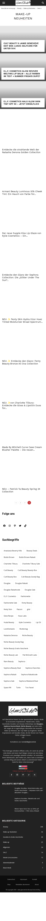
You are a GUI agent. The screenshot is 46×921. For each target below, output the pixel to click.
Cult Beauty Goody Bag (30, 577)
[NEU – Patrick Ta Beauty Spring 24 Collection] (23, 471)
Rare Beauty (9, 661)
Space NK (7, 687)
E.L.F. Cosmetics (10, 596)
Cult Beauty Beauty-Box (27, 570)
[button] (3, 3)
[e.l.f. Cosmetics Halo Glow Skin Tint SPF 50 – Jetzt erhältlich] (23, 95)
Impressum (23, 879)
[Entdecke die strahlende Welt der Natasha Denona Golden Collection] (23, 132)
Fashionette (25, 596)
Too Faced (29, 687)
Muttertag (23, 629)
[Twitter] (20, 526)
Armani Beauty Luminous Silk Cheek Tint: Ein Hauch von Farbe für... (22, 192)
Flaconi (19, 609)
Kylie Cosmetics (25, 622)
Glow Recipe (8, 616)
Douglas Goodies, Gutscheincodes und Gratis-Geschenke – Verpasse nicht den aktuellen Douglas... (29, 790)
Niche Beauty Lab (11, 655)
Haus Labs (22, 616)
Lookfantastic (9, 629)
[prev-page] (16, 502)
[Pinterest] (15, 526)
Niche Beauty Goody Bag (14, 642)
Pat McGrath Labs (30, 655)
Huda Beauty (9, 622)
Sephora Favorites (32, 668)
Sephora (21, 661)
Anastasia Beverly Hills (13, 551)
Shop (8, 884)
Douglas (7, 583)
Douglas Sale (30, 590)
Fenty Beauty (27, 603)
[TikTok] (25, 526)
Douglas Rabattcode (12, 590)
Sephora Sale (9, 681)
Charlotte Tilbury (11, 564)
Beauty (19, 8)
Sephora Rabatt (10, 674)
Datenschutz (11, 879)
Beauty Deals (32, 551)
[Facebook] (4, 526)
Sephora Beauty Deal (12, 668)
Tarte (18, 687)
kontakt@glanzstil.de (29, 742)
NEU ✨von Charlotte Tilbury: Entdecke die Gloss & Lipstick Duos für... (21, 405)
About (37, 884)
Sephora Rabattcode (29, 674)
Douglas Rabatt (21, 583)
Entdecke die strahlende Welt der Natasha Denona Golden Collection (21, 151)
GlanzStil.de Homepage (8, 8)
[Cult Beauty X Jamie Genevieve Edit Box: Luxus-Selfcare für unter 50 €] (23, 39)
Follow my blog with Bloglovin (23, 771)
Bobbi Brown (9, 557)
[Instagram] (9, 526)
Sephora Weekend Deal (28, 681)
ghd (28, 609)
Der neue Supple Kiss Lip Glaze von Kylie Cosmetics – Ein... (21, 234)
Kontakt (34, 879)
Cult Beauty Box (10, 577)
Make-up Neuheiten (29, 8)
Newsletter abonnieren (23, 884)
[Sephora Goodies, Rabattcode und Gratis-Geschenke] (7, 801)
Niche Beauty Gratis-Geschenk (16, 648)
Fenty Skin (8, 609)
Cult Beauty (8, 570)
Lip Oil (38, 622)
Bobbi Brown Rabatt (27, 557)
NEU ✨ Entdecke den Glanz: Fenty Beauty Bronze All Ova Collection (21, 362)
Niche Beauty (27, 635)
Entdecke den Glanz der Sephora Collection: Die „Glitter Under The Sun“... (20, 277)
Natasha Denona (10, 635)
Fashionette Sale (10, 603)
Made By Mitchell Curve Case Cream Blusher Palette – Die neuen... (22, 448)
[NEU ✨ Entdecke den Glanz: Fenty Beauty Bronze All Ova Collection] (23, 343)
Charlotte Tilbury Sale (31, 564)
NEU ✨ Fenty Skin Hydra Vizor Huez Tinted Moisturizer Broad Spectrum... (22, 320)
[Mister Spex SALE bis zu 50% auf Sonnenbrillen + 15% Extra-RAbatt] (7, 811)
